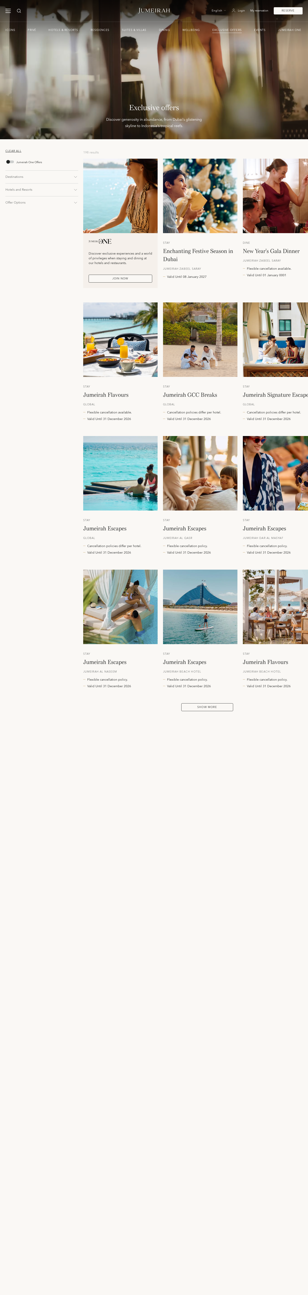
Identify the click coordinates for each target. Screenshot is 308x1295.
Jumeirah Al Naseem (100, 672)
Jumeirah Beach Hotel (182, 672)
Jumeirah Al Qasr (178, 538)
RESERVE (288, 10)
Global (89, 405)
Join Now (120, 278)
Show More (207, 707)
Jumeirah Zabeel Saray (182, 269)
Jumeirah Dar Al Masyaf (263, 538)
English (217, 11)
